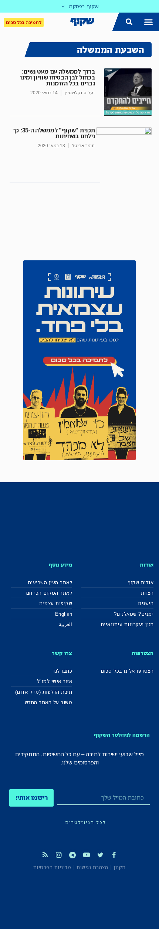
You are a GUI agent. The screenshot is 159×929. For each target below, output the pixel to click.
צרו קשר (62, 652)
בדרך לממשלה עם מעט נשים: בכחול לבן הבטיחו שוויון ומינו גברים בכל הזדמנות (57, 77)
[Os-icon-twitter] (100, 855)
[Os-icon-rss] (45, 855)
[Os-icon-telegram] (72, 855)
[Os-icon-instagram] (59, 855)
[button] (149, 22)
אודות (146, 564)
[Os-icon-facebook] (114, 855)
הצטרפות (142, 652)
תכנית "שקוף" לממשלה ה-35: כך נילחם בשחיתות (54, 133)
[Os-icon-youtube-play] (86, 855)
